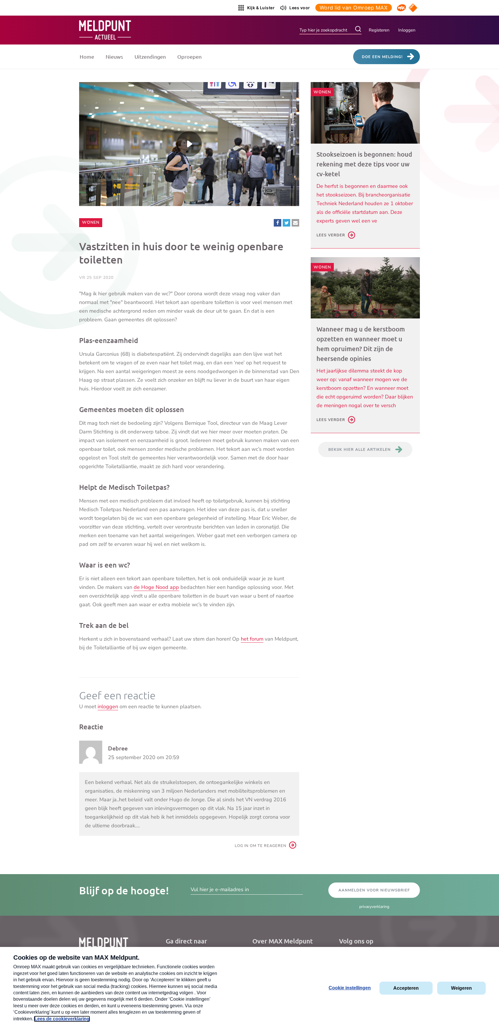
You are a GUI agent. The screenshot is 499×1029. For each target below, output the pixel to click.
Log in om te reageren (260, 845)
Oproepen (189, 56)
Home (87, 56)
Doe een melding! (382, 57)
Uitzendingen (150, 56)
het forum (252, 638)
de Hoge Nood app (156, 587)
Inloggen (407, 30)
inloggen (108, 706)
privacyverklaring (374, 906)
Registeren (379, 30)
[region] (189, 144)
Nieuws (114, 56)
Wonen (92, 222)
